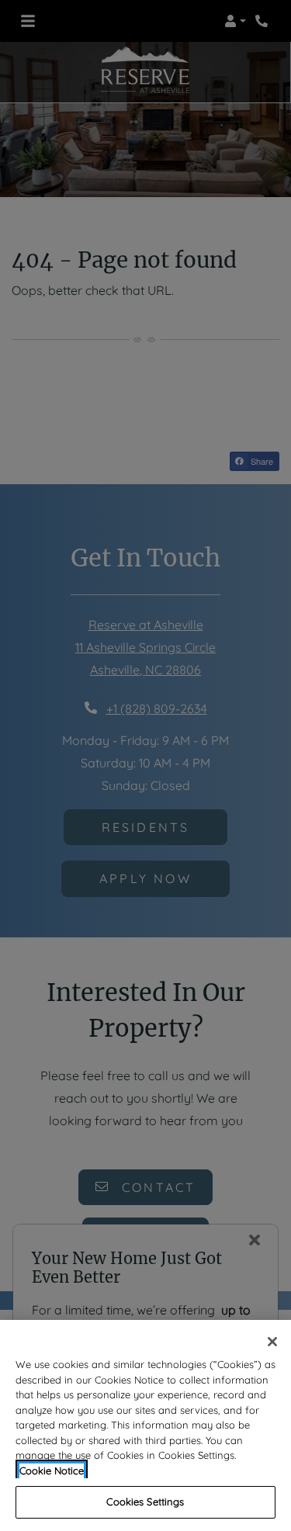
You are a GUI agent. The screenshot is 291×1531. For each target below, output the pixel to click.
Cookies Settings (145, 1501)
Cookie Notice (51, 1470)
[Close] (272, 1342)
